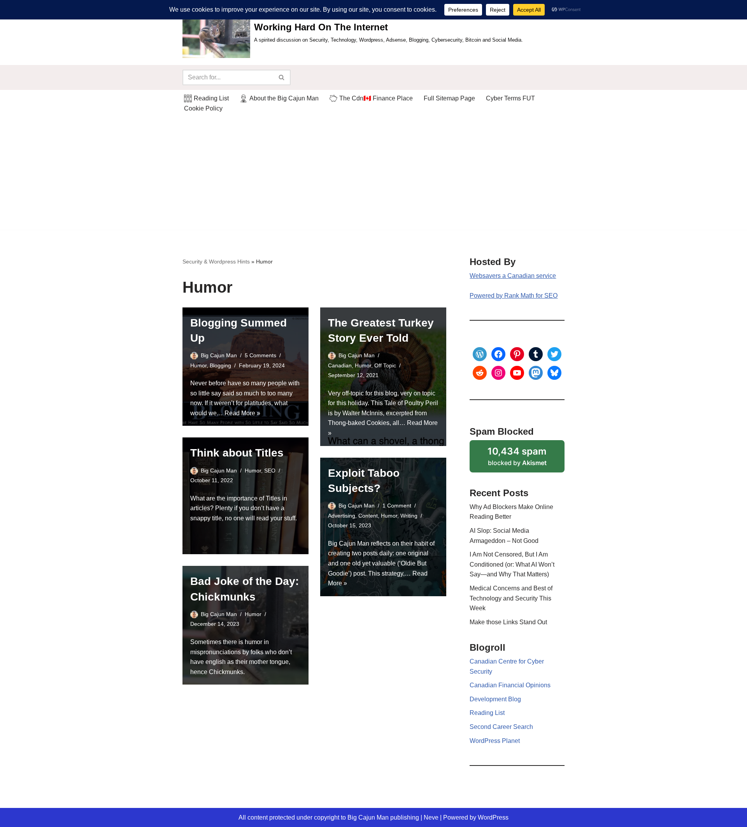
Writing (408, 516)
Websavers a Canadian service (513, 275)
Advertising (341, 516)
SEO (269, 470)
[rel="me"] (536, 373)
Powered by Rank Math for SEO (514, 295)
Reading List (487, 712)
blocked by (526, 459)
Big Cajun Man (219, 355)
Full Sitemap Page (449, 98)
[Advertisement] (373, 175)
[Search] (282, 77)
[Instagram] (498, 373)
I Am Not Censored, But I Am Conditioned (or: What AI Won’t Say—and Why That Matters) (512, 564)
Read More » (242, 413)
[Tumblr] (536, 354)
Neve (431, 817)
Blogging (220, 365)
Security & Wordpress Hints (216, 261)
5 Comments (260, 355)
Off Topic (385, 365)
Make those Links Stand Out (508, 622)
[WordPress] (480, 354)
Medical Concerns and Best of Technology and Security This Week (511, 598)
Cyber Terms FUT (510, 98)
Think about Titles (237, 453)
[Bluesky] (554, 373)
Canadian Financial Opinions (510, 685)
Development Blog (495, 699)
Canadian (340, 365)
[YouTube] (517, 373)
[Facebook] (498, 354)
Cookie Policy (203, 108)
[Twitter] (554, 354)
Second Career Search (501, 726)
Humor (198, 365)
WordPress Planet (495, 740)
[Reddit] (480, 373)
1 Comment (396, 505)
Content (368, 516)
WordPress (493, 817)
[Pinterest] (517, 354)
